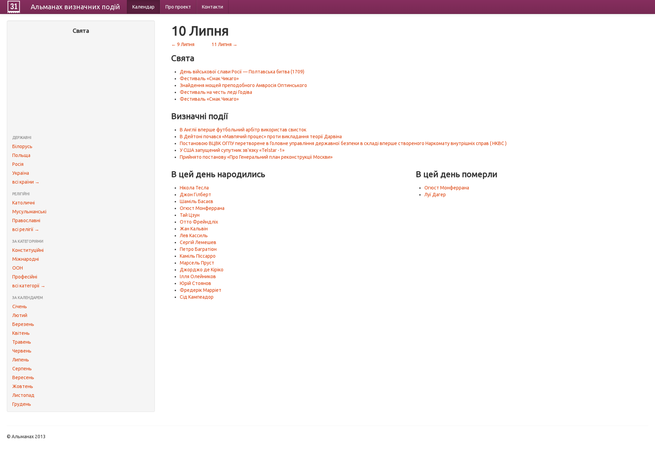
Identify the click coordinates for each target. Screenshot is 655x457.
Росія (18, 164)
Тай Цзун (190, 215)
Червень (21, 351)
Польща (21, 155)
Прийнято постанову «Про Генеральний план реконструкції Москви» (256, 157)
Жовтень (22, 386)
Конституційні (28, 250)
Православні (26, 220)
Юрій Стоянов (195, 283)
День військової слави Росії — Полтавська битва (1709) (242, 71)
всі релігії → (25, 229)
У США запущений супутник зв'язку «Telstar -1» (232, 150)
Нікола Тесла (194, 187)
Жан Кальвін (194, 228)
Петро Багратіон (198, 249)
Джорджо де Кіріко (201, 269)
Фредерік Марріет (200, 290)
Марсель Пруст (197, 263)
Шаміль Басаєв (196, 201)
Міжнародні (25, 259)
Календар (143, 7)
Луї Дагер (435, 194)
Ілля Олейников (198, 276)
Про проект (178, 7)
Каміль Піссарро (198, 256)
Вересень (23, 377)
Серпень (22, 368)
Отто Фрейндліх (199, 222)
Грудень (21, 404)
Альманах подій (75, 7)
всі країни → (26, 182)
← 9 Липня (182, 44)
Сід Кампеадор (197, 297)
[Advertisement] (81, 85)
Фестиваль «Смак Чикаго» (209, 78)
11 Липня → (224, 44)
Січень (19, 306)
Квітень (21, 333)
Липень (20, 359)
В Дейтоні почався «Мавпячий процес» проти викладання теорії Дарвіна (261, 136)
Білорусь (22, 146)
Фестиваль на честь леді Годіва (216, 92)
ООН (17, 268)
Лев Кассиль (194, 235)
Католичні (23, 202)
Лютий (19, 315)
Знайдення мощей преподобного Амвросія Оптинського (243, 85)
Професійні (24, 277)
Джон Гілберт (195, 194)
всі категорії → (28, 285)
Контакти (212, 7)
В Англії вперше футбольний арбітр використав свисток (243, 129)
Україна (20, 173)
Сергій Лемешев (198, 242)
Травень (21, 342)
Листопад (23, 395)
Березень (23, 324)
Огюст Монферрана (202, 208)
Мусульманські (29, 211)
